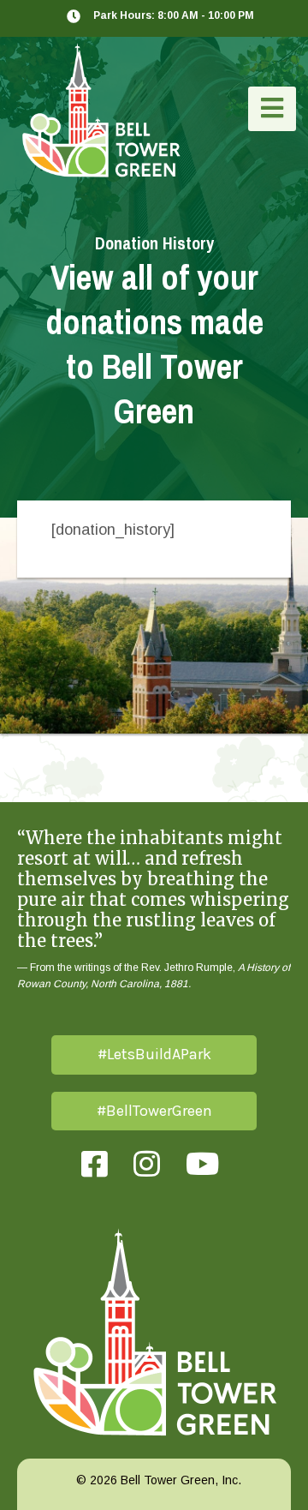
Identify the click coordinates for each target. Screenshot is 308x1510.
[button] (272, 109)
